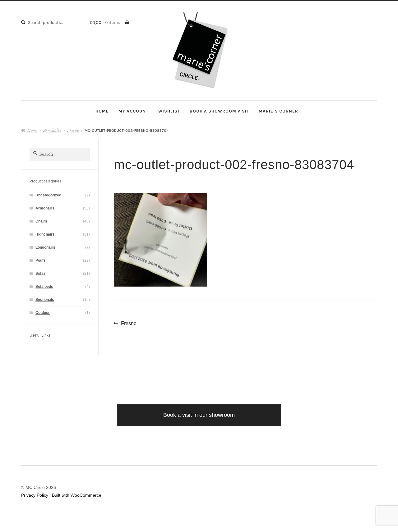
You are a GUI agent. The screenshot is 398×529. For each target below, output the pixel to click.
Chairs (41, 221)
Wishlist (169, 110)
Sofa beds (44, 286)
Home (102, 110)
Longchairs (45, 247)
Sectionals (44, 299)
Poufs (40, 260)
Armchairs (52, 130)
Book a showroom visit (219, 110)
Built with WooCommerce (76, 495)
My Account (133, 110)
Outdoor (42, 312)
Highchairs (45, 234)
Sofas (40, 273)
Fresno (73, 130)
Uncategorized (48, 195)
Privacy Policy (34, 495)
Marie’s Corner (278, 110)
